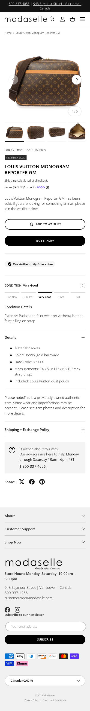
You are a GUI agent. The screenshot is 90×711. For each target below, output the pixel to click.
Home (8, 32)
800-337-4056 (19, 4)
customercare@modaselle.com (28, 597)
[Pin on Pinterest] (42, 482)
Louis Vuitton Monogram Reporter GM (38, 32)
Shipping (11, 180)
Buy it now (45, 240)
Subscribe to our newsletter (24, 615)
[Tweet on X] (22, 482)
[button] (72, 19)
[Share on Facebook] (32, 482)
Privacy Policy (31, 700)
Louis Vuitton (14, 150)
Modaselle (49, 695)
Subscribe (45, 639)
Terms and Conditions (54, 700)
